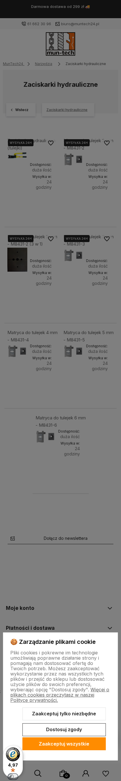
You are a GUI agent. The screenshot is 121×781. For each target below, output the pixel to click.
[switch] (13, 776)
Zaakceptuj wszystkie (64, 744)
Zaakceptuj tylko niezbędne (64, 714)
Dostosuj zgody (64, 729)
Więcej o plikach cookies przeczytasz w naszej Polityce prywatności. (59, 695)
